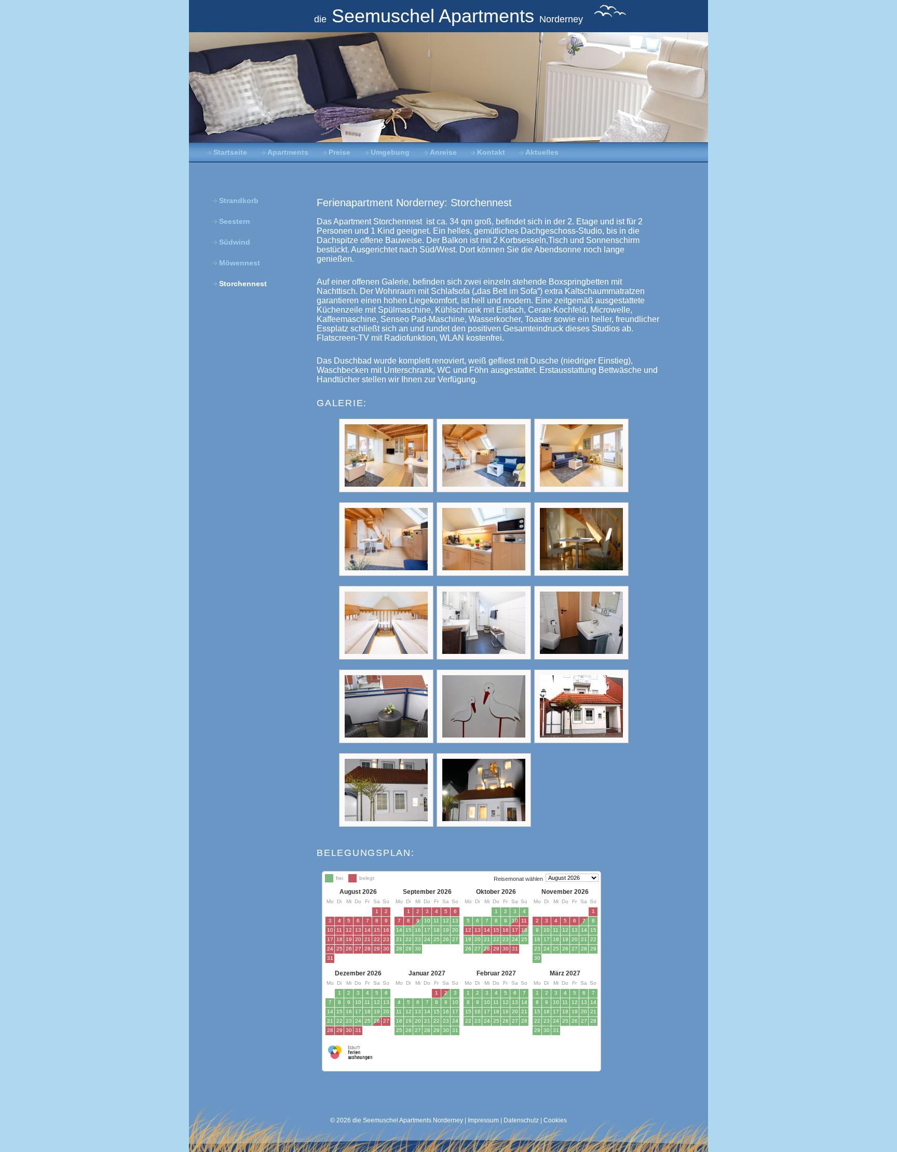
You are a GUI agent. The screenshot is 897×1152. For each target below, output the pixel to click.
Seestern (234, 221)
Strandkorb (239, 201)
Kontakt (491, 152)
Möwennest (239, 263)
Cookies (555, 1120)
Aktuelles (542, 152)
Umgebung (390, 152)
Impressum (483, 1120)
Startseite (230, 152)
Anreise (443, 152)
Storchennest (243, 284)
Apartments (287, 152)
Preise (339, 152)
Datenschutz (521, 1120)
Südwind (234, 242)
